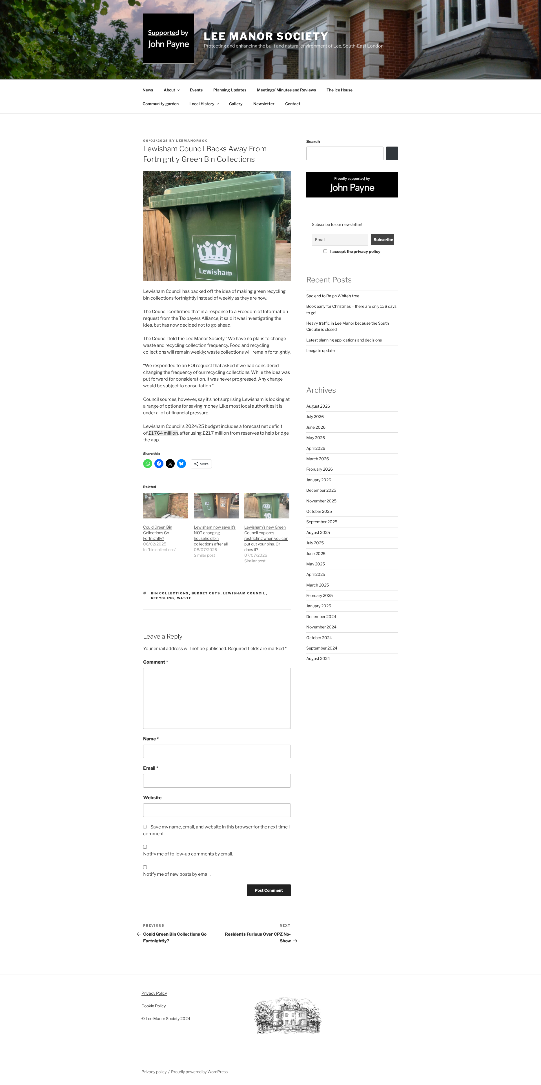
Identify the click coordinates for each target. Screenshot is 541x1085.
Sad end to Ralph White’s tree (332, 295)
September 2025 (321, 521)
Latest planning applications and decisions (344, 340)
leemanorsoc (192, 141)
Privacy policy (154, 1071)
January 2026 (318, 479)
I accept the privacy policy (354, 251)
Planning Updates (229, 89)
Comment (155, 662)
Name (151, 739)
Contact (292, 103)
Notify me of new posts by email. (176, 874)
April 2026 (315, 448)
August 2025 (318, 532)
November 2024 (321, 627)
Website (152, 797)
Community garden (161, 103)
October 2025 (319, 511)
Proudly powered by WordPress (199, 1071)
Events (196, 89)
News (148, 89)
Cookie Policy (153, 1005)
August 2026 (318, 406)
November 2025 (321, 500)
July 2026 (315, 416)
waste (184, 598)
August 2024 (318, 658)
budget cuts (206, 593)
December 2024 (321, 616)
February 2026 (319, 469)
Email (150, 768)
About (169, 89)
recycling (162, 598)
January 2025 (318, 605)
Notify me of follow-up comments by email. (188, 854)
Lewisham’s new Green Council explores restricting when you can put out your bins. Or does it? (266, 538)
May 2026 (315, 437)
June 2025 (315, 553)
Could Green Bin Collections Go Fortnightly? (157, 533)
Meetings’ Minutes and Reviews (286, 89)
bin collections (170, 593)
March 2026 (317, 458)
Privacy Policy (154, 993)
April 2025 (315, 574)
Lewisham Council (244, 593)
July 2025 (315, 542)
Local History (201, 103)
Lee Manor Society (266, 36)
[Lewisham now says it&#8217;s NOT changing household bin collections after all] (216, 505)
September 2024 (321, 648)
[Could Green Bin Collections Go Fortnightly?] (165, 505)
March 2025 (317, 585)
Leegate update (320, 350)
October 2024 (319, 637)
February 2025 (319, 595)
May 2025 (315, 563)
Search (313, 141)
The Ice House (339, 89)
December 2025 (321, 490)
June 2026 (315, 427)
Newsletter (263, 103)
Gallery (236, 103)
